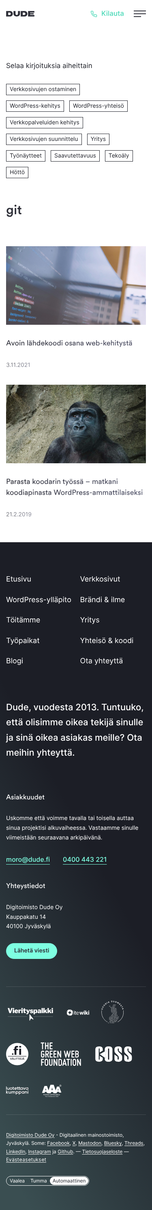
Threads (133, 1143)
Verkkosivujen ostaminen (43, 89)
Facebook (58, 1143)
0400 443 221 (85, 859)
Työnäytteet (26, 155)
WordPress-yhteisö (98, 105)
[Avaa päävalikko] (140, 14)
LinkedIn (16, 1151)
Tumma (38, 1181)
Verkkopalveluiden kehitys (44, 122)
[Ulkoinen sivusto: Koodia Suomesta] (112, 1023)
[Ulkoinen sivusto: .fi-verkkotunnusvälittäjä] (17, 1065)
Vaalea (17, 1181)
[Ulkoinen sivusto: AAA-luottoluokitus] (52, 1096)
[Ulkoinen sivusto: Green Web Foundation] (61, 1064)
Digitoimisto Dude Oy (30, 1135)
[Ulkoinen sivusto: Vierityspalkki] (30, 1018)
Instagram (39, 1151)
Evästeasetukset (26, 1160)
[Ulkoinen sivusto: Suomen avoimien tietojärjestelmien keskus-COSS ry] (113, 1061)
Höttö (17, 172)
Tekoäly (119, 155)
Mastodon (89, 1143)
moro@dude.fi (28, 859)
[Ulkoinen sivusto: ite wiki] (78, 1014)
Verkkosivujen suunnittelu (44, 139)
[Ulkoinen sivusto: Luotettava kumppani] (17, 1093)
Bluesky (113, 1143)
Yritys (98, 139)
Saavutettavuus (75, 155)
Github (65, 1151)
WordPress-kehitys (35, 105)
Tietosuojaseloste (102, 1151)
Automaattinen (69, 1181)
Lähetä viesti (31, 950)
